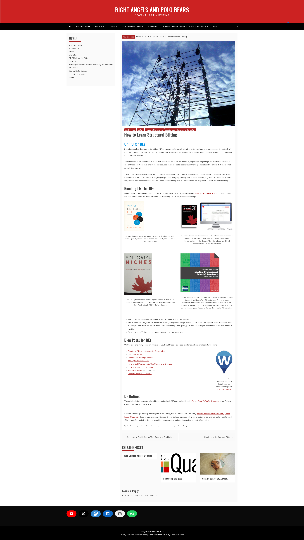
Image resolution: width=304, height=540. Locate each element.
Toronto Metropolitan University (210, 414)
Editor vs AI (100, 26)
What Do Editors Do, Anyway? (215, 478)
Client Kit (72, 55)
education (163, 426)
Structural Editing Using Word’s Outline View (146, 351)
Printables (152, 26)
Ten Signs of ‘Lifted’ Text (138, 360)
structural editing (181, 426)
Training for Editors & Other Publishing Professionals (184, 26)
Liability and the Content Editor (217, 437)
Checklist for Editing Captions (140, 357)
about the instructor (77, 74)
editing (140, 130)
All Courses (73, 68)
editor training (154, 426)
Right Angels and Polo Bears (152, 9)
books (129, 426)
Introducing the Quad (172, 478)
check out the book (224, 389)
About (113, 26)
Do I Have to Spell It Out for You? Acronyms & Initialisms (150, 437)
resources (170, 426)
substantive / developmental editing (180, 130)
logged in (136, 495)
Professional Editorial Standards (205, 401)
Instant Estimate (83, 26)
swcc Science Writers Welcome (138, 455)
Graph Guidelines (135, 354)
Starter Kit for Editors (78, 71)
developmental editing (140, 426)
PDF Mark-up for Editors (132, 26)
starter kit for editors (154, 130)
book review (130, 130)
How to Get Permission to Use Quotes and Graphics (150, 364)
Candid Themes (177, 534)
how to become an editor (206, 193)
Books (215, 26)
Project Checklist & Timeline (140, 373)
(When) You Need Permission (140, 367)
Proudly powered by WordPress (133, 534)
